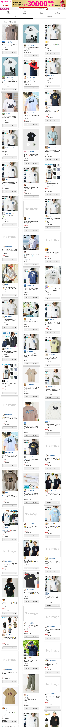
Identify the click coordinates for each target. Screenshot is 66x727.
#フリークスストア (6, 80)
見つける (24, 12)
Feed (8, 12)
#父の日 (26, 459)
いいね (14, 52)
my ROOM (58, 12)
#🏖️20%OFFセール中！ (29, 80)
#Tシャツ (4, 495)
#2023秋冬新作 (6, 530)
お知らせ (41, 12)
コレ (6, 52)
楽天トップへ (61, 8)
